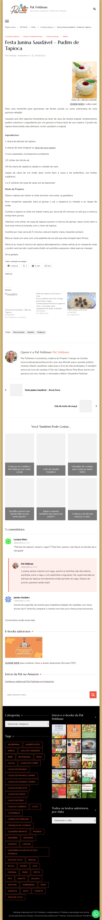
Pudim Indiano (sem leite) (77, 310)
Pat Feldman (38, 7)
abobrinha (14, 744)
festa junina (19, 332)
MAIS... (66, 37)
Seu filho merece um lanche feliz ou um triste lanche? (19, 514)
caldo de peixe (16, 800)
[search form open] (94, 9)
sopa (43, 884)
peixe (25, 872)
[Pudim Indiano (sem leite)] (81, 300)
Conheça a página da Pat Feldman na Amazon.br (29, 681)
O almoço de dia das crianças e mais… (82, 515)
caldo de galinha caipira (22, 781)
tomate (38, 891)
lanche (26, 844)
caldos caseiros (17, 806)
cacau (11, 763)
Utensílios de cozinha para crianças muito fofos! (82, 469)
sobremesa (29, 884)
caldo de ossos (16, 794)
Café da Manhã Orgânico (51, 470)
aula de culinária (30, 750)
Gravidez (28, 837)
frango (37, 831)
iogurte (12, 844)
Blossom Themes (58, 915)
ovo (35, 866)
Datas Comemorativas (32, 37)
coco (35, 806)
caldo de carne (29, 763)
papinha (12, 872)
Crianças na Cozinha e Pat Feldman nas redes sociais (19, 469)
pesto (36, 872)
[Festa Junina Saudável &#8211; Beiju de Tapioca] (19, 300)
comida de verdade (18, 819)
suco (25, 891)
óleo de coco (15, 897)
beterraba (25, 757)
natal (11, 866)
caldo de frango (17, 769)
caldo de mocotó (17, 788)
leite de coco (15, 859)
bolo (39, 757)
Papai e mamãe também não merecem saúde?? (51, 514)
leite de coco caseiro (45, 147)
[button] (59, 731)
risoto (21, 878)
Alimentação (33, 744)
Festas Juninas (53, 37)
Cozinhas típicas (12, 37)
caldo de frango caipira (21, 775)
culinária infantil (17, 831)
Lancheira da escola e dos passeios (22, 852)
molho (32, 859)
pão (10, 878)
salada (35, 878)
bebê (10, 757)
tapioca (41, 332)
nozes (23, 866)
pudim (31, 332)
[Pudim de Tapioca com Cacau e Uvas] (51, 303)
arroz (11, 750)
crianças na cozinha (19, 825)
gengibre (13, 837)
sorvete (12, 891)
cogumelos (14, 813)
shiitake (12, 884)
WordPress (88, 915)
